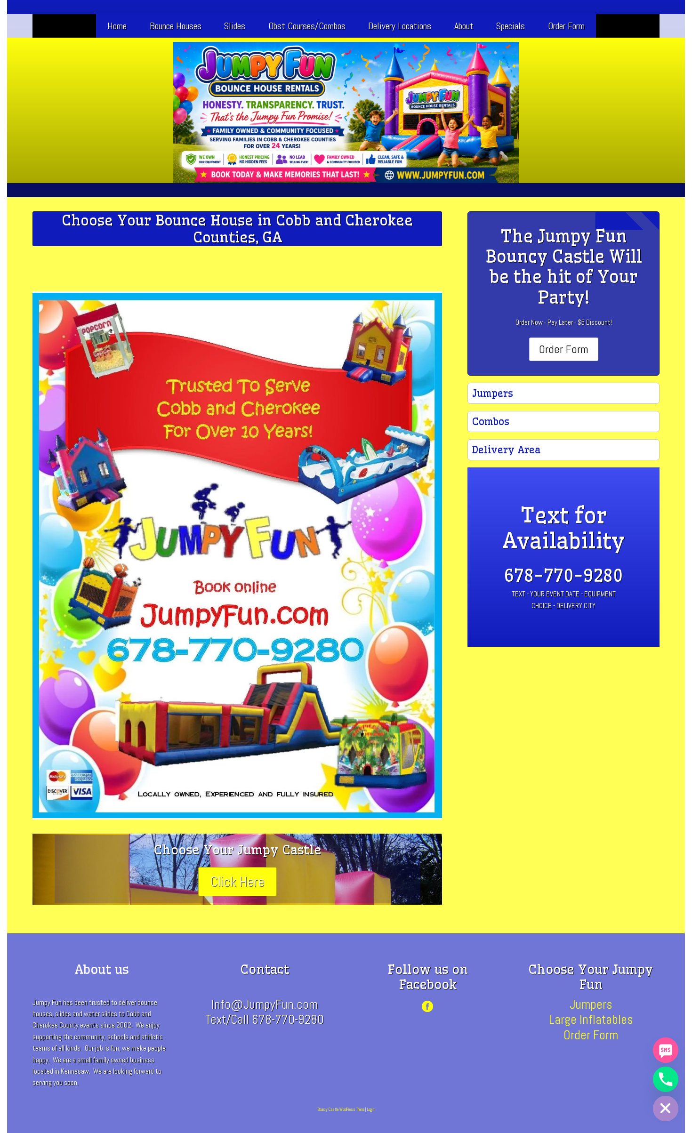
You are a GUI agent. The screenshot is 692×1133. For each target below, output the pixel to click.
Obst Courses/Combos (307, 26)
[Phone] (665, 1079)
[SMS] (665, 1050)
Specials (510, 26)
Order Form (566, 26)
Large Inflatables (591, 1020)
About (464, 26)
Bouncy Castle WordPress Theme (341, 1109)
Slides (234, 26)
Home (117, 26)
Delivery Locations (399, 26)
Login (370, 1109)
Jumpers (591, 1004)
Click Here (237, 882)
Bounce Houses (175, 26)
